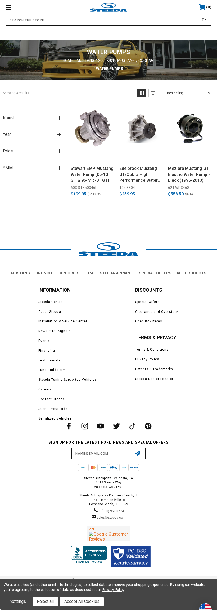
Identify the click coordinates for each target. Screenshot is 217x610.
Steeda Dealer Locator (154, 379)
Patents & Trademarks (154, 369)
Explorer (67, 273)
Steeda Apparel (117, 273)
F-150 (88, 273)
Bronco (43, 273)
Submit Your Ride (52, 409)
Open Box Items (148, 321)
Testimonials (49, 360)
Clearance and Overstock (157, 312)
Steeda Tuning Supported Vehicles (67, 379)
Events (44, 341)
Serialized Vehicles (55, 418)
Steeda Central (51, 302)
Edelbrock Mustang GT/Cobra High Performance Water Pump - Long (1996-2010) (138, 174)
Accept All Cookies (82, 601)
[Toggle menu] (26, 7)
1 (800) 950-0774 (111, 511)
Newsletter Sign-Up (54, 331)
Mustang (20, 273)
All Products (191, 273)
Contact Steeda (51, 399)
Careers (45, 389)
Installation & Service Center (62, 321)
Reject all (45, 601)
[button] (141, 93)
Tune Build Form (52, 370)
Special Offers (155, 273)
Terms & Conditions (152, 349)
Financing (46, 350)
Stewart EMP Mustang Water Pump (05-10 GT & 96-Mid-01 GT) (92, 174)
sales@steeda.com (111, 517)
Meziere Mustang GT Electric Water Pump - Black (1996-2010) (189, 174)
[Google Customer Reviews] (108, 533)
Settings (18, 601)
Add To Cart (92, 155)
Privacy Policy (147, 359)
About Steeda (49, 312)
